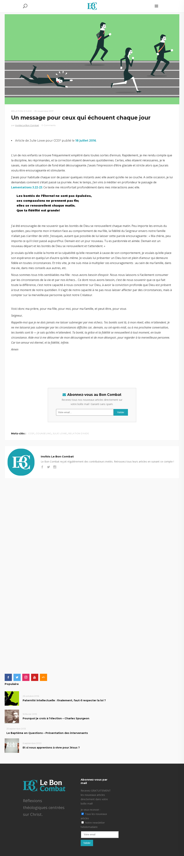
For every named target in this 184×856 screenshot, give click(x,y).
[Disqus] (92, 524)
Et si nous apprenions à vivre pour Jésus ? (51, 747)
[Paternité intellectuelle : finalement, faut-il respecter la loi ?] (12, 698)
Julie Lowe (60, 433)
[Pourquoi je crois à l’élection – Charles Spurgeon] (12, 716)
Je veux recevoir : (90, 809)
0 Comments (49, 125)
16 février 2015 (30, 714)
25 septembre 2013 (16, 728)
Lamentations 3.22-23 (26, 187)
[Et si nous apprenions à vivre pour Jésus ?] (12, 745)
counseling (43, 433)
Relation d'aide (21, 111)
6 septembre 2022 (32, 743)
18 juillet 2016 (85, 140)
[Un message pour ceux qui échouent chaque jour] (21, 462)
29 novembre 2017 (44, 111)
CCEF (31, 433)
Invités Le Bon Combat (27, 125)
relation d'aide (78, 433)
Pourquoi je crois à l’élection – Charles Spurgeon (56, 718)
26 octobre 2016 (31, 696)
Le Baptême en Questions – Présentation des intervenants (47, 733)
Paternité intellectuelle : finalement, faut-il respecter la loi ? (64, 700)
